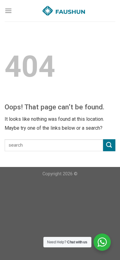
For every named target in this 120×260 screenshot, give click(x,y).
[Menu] (8, 10)
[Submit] (109, 145)
